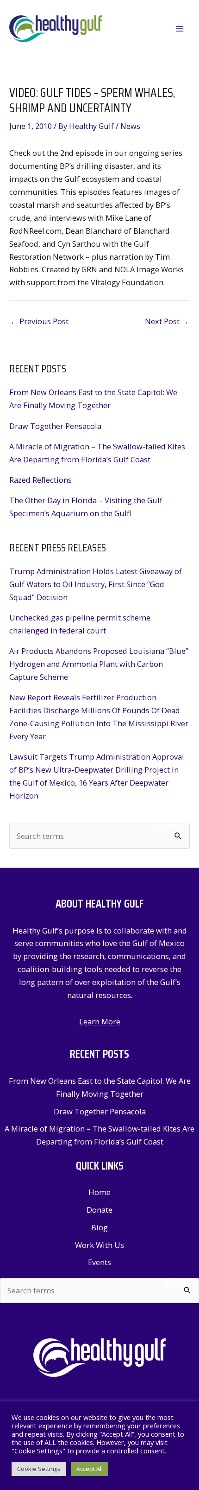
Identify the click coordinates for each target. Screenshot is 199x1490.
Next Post (167, 321)
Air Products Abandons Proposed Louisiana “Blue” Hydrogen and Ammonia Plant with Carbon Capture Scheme (98, 664)
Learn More (99, 1021)
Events (99, 1262)
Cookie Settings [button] (39, 1468)
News (130, 126)
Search (171, 827)
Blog (99, 1227)
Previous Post (39, 321)
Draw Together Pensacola (55, 426)
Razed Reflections (40, 479)
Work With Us (99, 1245)
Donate (99, 1209)
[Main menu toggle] (179, 29)
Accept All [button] (89, 1468)
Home (99, 1192)
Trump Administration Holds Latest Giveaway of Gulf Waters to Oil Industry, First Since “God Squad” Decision (95, 584)
